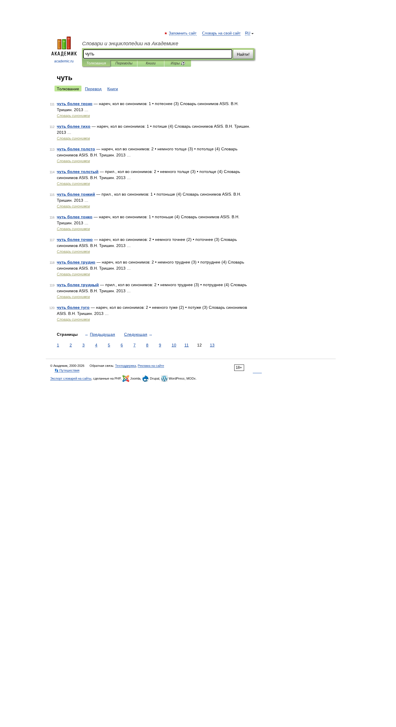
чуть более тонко (74, 216)
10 (174, 345)
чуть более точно (75, 239)
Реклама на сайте (151, 365)
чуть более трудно (76, 262)
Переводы (123, 63)
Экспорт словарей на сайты (70, 378)
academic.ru (64, 61)
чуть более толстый (78, 171)
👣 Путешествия (67, 370)
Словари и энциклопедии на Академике (130, 43)
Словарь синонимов (73, 116)
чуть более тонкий (76, 194)
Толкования (96, 63)
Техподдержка (125, 365)
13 (212, 345)
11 (186, 345)
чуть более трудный (78, 284)
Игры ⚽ (178, 63)
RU (247, 33)
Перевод (93, 88)
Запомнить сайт (183, 33)
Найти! (243, 54)
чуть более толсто (76, 149)
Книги (151, 63)
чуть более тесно (74, 103)
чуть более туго (73, 307)
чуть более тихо (73, 126)
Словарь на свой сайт (221, 33)
